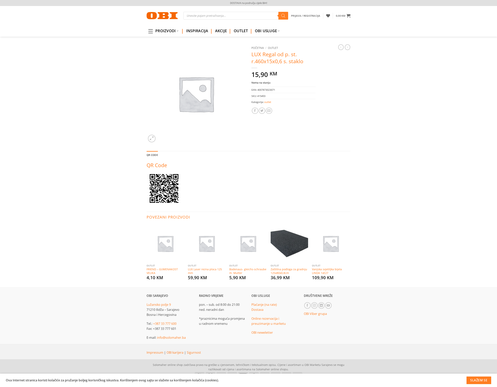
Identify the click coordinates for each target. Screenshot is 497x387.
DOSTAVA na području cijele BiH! (248, 3)
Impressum (155, 352)
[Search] (283, 16)
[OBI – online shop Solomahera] (162, 15)
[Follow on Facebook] (307, 305)
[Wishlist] (328, 15)
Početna (257, 48)
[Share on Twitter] (262, 111)
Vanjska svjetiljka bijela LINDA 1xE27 (327, 271)
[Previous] (147, 255)
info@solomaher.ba (171, 337)
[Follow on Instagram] (314, 305)
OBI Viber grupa (315, 314)
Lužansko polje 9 (159, 304)
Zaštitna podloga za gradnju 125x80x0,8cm (289, 271)
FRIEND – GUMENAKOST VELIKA (162, 271)
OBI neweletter (262, 332)
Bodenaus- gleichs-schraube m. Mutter (247, 271)
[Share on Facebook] (255, 111)
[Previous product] (347, 47)
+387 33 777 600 (164, 323)
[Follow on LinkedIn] (321, 305)
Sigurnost (194, 352)
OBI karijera (175, 352)
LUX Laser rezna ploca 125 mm (205, 271)
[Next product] (341, 47)
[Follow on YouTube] (328, 305)
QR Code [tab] (152, 155)
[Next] (349, 255)
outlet (273, 48)
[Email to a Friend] (269, 111)
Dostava (257, 310)
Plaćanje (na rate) (264, 304)
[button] (343, 15)
